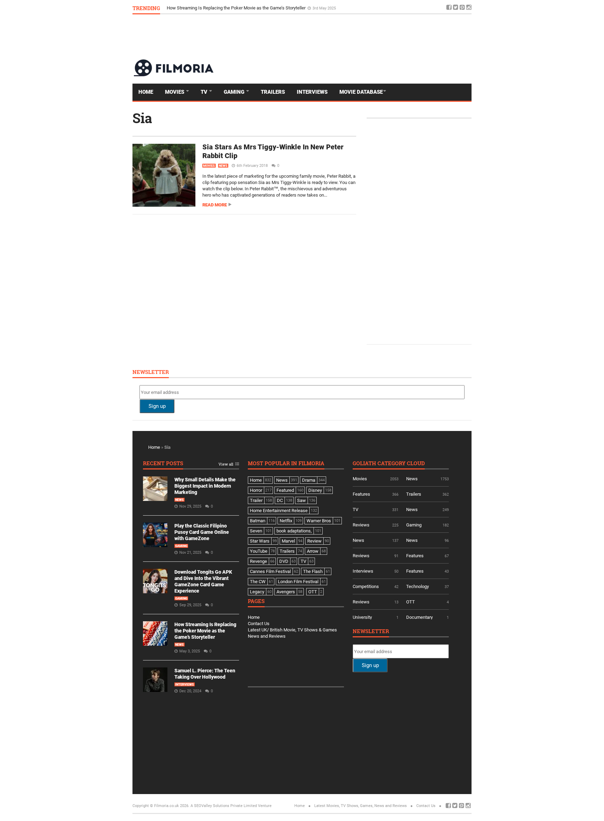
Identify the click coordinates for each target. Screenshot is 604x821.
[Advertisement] (344, 36)
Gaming (235, 92)
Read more (214, 205)
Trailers (273, 92)
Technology (417, 586)
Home (145, 92)
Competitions (366, 586)
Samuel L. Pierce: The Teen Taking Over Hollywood (217, 7)
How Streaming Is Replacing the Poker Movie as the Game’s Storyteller (205, 631)
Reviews (361, 525)
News (223, 166)
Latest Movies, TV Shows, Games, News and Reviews (360, 806)
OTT (410, 602)
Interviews (312, 92)
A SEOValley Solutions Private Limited (223, 806)
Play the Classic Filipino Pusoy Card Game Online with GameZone (201, 532)
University (362, 617)
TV (205, 92)
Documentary (419, 617)
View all (225, 464)
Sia (142, 118)
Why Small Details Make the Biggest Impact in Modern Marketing (205, 486)
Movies (175, 92)
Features (361, 494)
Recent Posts (163, 464)
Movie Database (361, 92)
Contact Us (258, 623)
